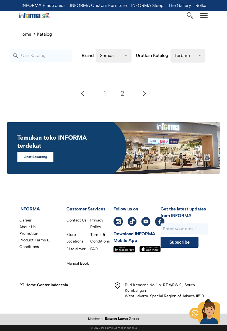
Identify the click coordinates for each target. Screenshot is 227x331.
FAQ (94, 249)
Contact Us (76, 220)
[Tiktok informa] (132, 221)
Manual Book (77, 263)
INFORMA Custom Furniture (98, 5)
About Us (27, 227)
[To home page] (34, 16)
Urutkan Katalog (152, 55)
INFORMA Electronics (44, 5)
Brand (88, 55)
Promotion (28, 233)
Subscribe (179, 242)
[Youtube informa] (146, 221)
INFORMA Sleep (147, 5)
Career (25, 220)
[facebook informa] (159, 221)
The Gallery (179, 5)
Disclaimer (76, 249)
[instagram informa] (118, 221)
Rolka (200, 5)
